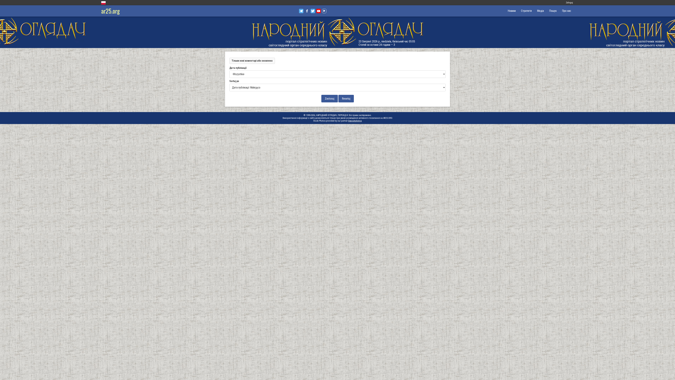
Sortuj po (234, 81)
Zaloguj (569, 2)
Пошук (553, 10)
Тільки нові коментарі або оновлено (252, 60)
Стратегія (526, 10)
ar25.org (110, 10)
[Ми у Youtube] (318, 11)
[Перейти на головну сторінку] (337, 32)
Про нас (566, 10)
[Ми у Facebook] (307, 11)
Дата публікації (237, 67)
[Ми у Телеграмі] (301, 11)
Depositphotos (355, 120)
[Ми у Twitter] (313, 11)
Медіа (540, 10)
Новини (512, 10)
